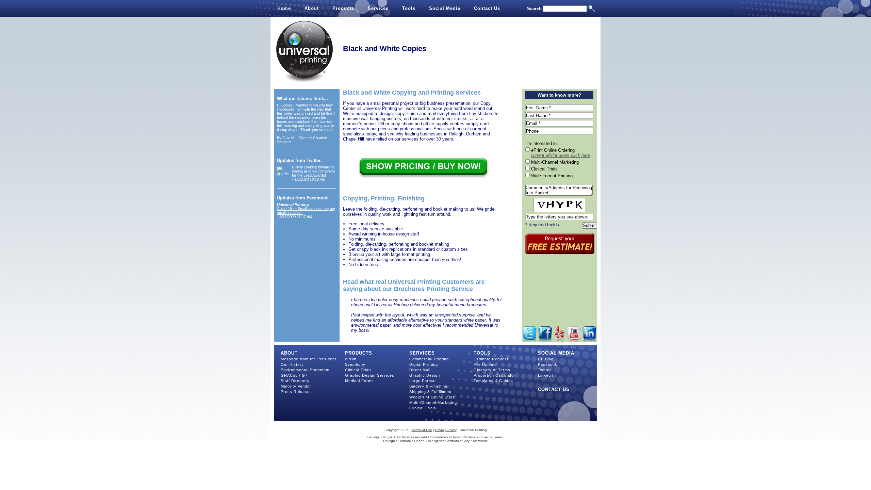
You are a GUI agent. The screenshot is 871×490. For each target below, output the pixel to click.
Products (343, 8)
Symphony (355, 364)
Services (378, 8)
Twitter (544, 370)
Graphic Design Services (369, 375)
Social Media (444, 8)
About (312, 8)
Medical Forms (359, 381)
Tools (408, 8)
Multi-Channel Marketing (433, 403)
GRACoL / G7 (294, 375)
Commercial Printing (429, 359)
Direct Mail (419, 370)
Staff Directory (295, 381)
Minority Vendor (296, 386)
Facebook (547, 364)
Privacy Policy (446, 430)
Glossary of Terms (492, 370)
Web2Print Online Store (432, 397)
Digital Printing (423, 364)
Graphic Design (424, 375)
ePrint (351, 359)
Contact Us (487, 8)
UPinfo (297, 167)
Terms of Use (422, 430)
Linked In (547, 375)
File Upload (485, 364)
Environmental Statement (305, 370)
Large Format (422, 381)
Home (284, 8)
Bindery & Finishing (428, 386)
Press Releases (296, 392)
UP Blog (546, 359)
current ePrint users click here (560, 155)
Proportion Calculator (494, 375)
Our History (292, 364)
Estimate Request (491, 359)
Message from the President (308, 359)
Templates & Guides (493, 381)
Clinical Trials (358, 370)
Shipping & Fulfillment (430, 392)
